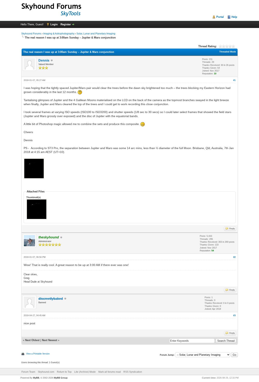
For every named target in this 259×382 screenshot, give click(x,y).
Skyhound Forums (31, 33)
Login (54, 24)
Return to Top (64, 371)
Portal (220, 16)
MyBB (36, 378)
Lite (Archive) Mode (85, 371)
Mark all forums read (109, 371)
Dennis (43, 60)
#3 (234, 315)
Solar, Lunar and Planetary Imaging (95, 33)
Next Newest (49, 340)
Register (66, 24)
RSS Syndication (132, 371)
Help (234, 16)
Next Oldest (32, 340)
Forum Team (28, 371)
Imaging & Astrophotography (58, 33)
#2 (234, 257)
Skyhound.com (46, 371)
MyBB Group (61, 378)
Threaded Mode (227, 51)
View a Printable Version (38, 353)
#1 (234, 80)
